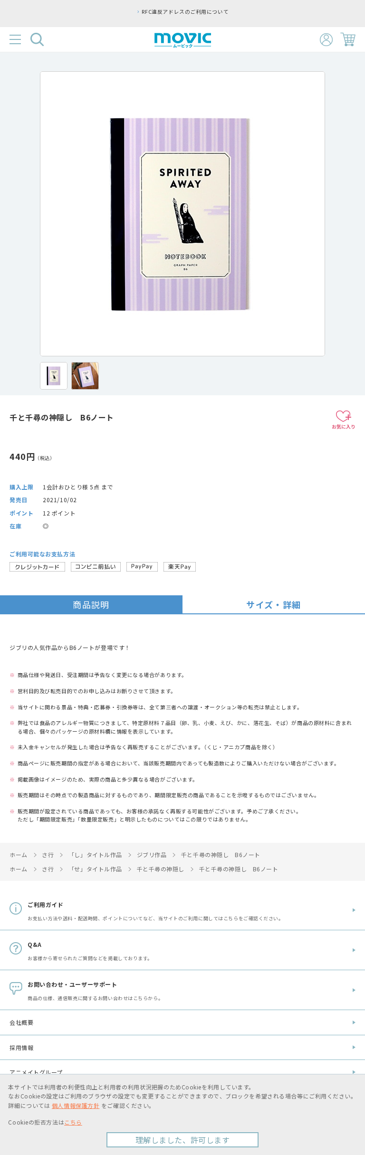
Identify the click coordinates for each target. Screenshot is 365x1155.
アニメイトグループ (36, 1072)
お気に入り (343, 426)
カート (347, 39)
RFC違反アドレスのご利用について (185, 11)
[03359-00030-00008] (53, 376)
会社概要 (21, 1022)
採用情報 (21, 1047)
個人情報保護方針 (75, 1105)
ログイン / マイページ (326, 39)
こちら (73, 1122)
